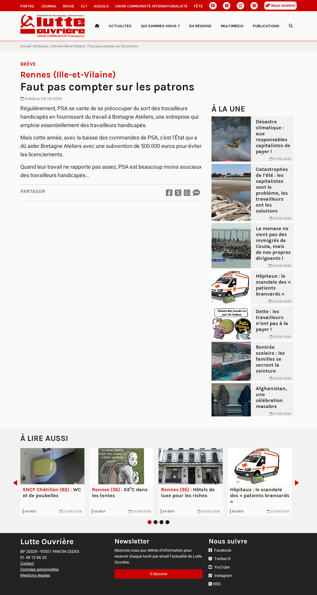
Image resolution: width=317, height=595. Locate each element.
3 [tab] (161, 522)
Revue (68, 6)
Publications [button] (266, 26)
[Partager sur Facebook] (169, 193)
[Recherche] (291, 26)
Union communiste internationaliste (151, 6)
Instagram (222, 575)
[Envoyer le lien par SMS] (196, 193)
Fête (198, 6)
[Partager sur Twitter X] (178, 193)
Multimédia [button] (232, 26)
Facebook (222, 550)
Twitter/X (222, 558)
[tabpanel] (52, 482)
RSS (217, 584)
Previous (13, 483)
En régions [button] (200, 26)
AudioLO (101, 6)
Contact (27, 563)
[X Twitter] (226, 5)
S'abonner (158, 573)
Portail (27, 6)
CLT (84, 6)
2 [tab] (156, 522)
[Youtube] (240, 5)
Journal (49, 6)
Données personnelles (39, 569)
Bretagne (41, 46)
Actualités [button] (120, 26)
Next (298, 483)
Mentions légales (35, 575)
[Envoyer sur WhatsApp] (187, 193)
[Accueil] (97, 26)
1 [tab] (150, 522)
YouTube (221, 567)
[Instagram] (254, 5)
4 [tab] (167, 522)
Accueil (25, 46)
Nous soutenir (282, 5)
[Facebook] (213, 5)
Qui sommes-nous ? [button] (160, 26)
